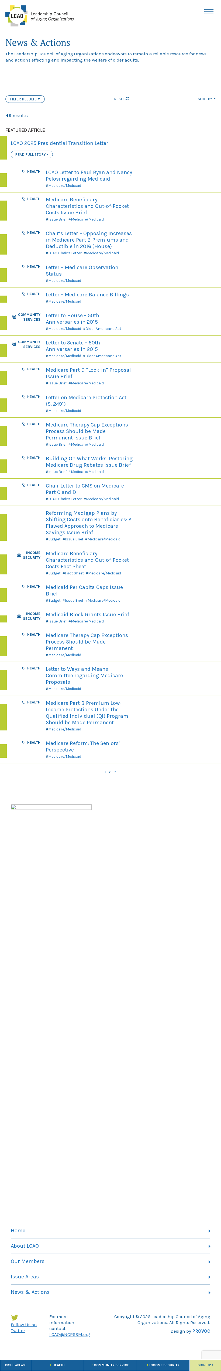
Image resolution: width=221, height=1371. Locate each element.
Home (18, 1230)
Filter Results (23, 99)
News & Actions (30, 1292)
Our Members (27, 1261)
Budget (54, 539)
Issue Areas (25, 1277)
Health (59, 1365)
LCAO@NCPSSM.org (69, 1334)
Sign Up (204, 1365)
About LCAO (25, 1246)
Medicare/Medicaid (64, 185)
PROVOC (201, 1331)
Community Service (111, 1365)
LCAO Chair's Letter (65, 253)
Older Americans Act (103, 328)
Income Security (164, 1365)
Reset (119, 99)
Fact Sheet (74, 573)
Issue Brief (57, 219)
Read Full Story (30, 154)
